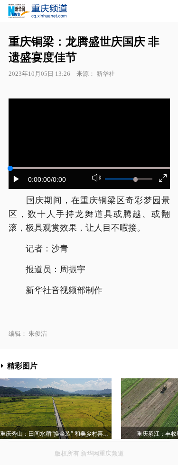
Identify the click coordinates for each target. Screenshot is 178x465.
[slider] (135, 179)
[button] (16, 179)
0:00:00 (39, 179)
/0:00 (58, 179)
